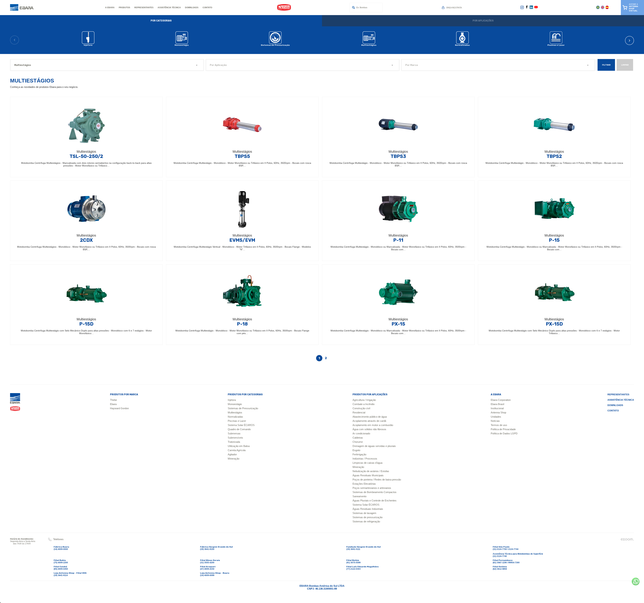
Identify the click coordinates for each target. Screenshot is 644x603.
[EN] (602, 8)
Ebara (113, 404)
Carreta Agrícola (237, 450)
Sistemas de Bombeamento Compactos (374, 492)
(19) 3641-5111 (353, 549)
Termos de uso (499, 425)
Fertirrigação (359, 454)
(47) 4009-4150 (207, 569)
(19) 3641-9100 (207, 549)
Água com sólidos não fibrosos (369, 429)
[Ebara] (15, 403)
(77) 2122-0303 (353, 569)
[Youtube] (536, 8)
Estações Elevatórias (364, 483)
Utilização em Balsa (239, 446)
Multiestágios (235, 412)
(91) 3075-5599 (353, 562)
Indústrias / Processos (365, 458)
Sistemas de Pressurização (243, 408)
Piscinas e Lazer (237, 420)
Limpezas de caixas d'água (367, 462)
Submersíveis (235, 437)
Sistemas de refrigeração (366, 521)
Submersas (234, 433)
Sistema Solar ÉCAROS (241, 425)
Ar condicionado (361, 433)
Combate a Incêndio (363, 404)
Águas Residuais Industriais (368, 508)
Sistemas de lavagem (364, 513)
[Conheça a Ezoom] (627, 540)
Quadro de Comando (239, 429)
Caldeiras (358, 437)
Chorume (358, 441)
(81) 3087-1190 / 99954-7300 (506, 562)
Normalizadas (235, 416)
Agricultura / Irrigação (364, 399)
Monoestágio (235, 404)
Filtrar (606, 65)
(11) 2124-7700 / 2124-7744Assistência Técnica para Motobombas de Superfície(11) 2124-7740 (518, 552)
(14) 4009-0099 (207, 575)
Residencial (359, 412)
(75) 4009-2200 (61, 562)
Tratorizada (234, 441)
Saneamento (359, 496)
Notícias (495, 420)
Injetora (232, 399)
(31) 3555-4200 (207, 562)
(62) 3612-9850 (500, 569)
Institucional (497, 408)
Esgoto (356, 450)
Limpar (625, 65)
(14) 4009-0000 (61, 549)
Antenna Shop (498, 412)
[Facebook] (526, 8)
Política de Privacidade (503, 429)
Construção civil (361, 408)
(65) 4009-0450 (61, 569)
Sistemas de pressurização (368, 517)
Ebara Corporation (501, 399)
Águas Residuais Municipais (368, 475)
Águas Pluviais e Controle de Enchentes (374, 500)
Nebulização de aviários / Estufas (371, 471)
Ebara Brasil (497, 404)
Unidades (496, 416)
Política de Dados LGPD (504, 433)
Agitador (232, 454)
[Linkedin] (531, 8)
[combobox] (107, 65)
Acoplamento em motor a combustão (373, 425)
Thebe (113, 399)
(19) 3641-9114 (61, 575)
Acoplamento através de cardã (369, 420)
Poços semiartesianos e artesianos (372, 487)
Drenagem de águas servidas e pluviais (374, 446)
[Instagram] (522, 8)
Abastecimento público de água (370, 416)
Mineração (233, 458)
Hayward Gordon (119, 408)
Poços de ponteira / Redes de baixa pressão (377, 479)
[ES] (607, 8)
